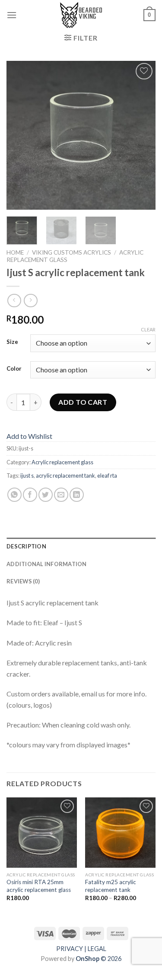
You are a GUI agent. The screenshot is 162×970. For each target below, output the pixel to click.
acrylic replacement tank (65, 475)
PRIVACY (69, 948)
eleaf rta (107, 475)
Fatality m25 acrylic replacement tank (110, 886)
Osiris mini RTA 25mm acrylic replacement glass (38, 886)
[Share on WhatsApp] (14, 495)
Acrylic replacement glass (62, 462)
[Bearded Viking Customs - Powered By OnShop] (81, 15)
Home (15, 252)
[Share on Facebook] (30, 495)
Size (12, 342)
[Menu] (11, 14)
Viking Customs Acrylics (71, 252)
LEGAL (97, 948)
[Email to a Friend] (61, 495)
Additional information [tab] (46, 564)
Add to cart (82, 402)
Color (14, 369)
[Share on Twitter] (45, 495)
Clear (148, 329)
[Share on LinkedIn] (77, 495)
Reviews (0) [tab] (23, 581)
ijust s (27, 475)
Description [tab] (26, 546)
